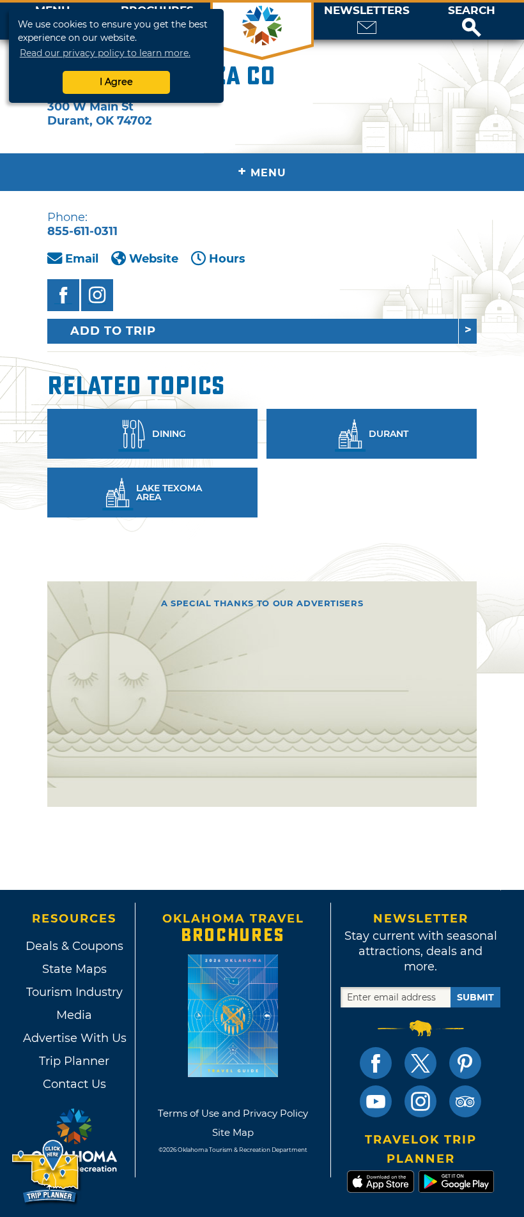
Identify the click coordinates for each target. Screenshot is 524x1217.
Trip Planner (74, 1061)
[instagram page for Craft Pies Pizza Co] (97, 295)
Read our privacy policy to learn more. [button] (105, 53)
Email (81, 259)
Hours (227, 259)
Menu (262, 171)
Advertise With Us (74, 1038)
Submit (475, 997)
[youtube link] (376, 1101)
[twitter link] (420, 1063)
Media (74, 1015)
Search (471, 10)
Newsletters (367, 10)
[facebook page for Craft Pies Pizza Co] (63, 295)
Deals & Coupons (74, 946)
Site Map (233, 1132)
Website (153, 259)
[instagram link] (420, 1101)
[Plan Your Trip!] (46, 1172)
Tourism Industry (74, 992)
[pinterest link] (465, 1063)
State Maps (74, 969)
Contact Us (74, 1084)
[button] (471, 21)
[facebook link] (376, 1063)
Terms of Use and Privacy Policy (233, 1113)
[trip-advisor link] (465, 1101)
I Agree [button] (116, 82)
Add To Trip (113, 331)
